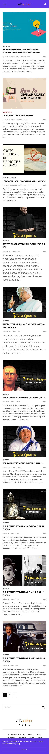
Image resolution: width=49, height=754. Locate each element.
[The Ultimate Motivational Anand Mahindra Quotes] (24, 636)
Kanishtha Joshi (9, 56)
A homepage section (16, 734)
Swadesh (6, 401)
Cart (39, 734)
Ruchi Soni (6, 251)
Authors (6, 46)
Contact (22, 738)
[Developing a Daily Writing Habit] (24, 93)
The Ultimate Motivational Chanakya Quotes (24, 397)
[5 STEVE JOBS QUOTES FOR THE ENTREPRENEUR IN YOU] (24, 222)
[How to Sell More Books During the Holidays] (24, 159)
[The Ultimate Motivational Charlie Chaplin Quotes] (24, 570)
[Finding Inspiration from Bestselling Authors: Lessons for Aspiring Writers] (24, 27)
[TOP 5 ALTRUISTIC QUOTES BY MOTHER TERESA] (24, 441)
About (30, 734)
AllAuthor (7, 112)
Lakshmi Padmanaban (11, 185)
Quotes (6, 240)
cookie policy (14, 743)
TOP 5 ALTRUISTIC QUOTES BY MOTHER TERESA (23, 463)
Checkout (11, 738)
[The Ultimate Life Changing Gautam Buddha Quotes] (24, 504)
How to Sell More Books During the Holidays (24, 181)
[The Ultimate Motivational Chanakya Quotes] (24, 375)
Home (32, 738)
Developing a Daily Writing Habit (18, 115)
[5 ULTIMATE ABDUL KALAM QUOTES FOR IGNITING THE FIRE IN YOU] (24, 302)
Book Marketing (9, 177)
